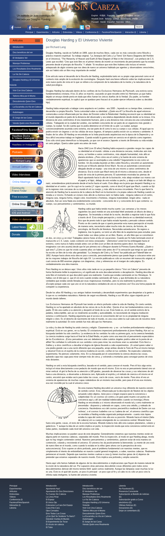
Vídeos (79, 32)
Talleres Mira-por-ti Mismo (24, 96)
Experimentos (43, 32)
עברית (137, 15)
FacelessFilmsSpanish (112, 32)
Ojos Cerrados (52, 511)
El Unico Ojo (51, 502)
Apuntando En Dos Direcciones (59, 491)
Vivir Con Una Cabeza (22, 90)
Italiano (108, 19)
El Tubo (49, 527)
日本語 (116, 19)
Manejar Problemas (21, 63)
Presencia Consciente (128, 491)
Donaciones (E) (126, 508)
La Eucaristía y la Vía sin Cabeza (27, 107)
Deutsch (119, 15)
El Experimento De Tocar (57, 522)
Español (111, 22)
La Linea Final (52, 497)
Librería (122, 486)
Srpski (103, 22)
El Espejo (50, 500)
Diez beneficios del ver (23, 52)
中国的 (102, 15)
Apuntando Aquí (53, 489)
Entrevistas (68, 32)
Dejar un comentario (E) (129, 511)
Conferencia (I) (91, 32)
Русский (95, 22)
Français (111, 15)
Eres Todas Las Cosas (56, 513)
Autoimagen (18, 112)
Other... (128, 22)
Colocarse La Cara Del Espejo (59, 505)
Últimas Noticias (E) (127, 505)
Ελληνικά (129, 15)
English (94, 15)
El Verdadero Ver (20, 58)
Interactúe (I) (130, 32)
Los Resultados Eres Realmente (27, 69)
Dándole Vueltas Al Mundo (57, 519)
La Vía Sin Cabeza (21, 74)
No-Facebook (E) (126, 489)
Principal (29, 32)
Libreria (142, 32)
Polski (135, 19)
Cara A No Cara (53, 508)
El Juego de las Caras (22, 118)
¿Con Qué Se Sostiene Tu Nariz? (60, 516)
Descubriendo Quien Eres (24, 101)
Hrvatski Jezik (97, 19)
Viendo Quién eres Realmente (26, 123)
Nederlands (126, 19)
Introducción (18, 47)
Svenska (120, 22)
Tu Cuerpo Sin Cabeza (56, 494)
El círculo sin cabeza (55, 524)
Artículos (56, 32)
